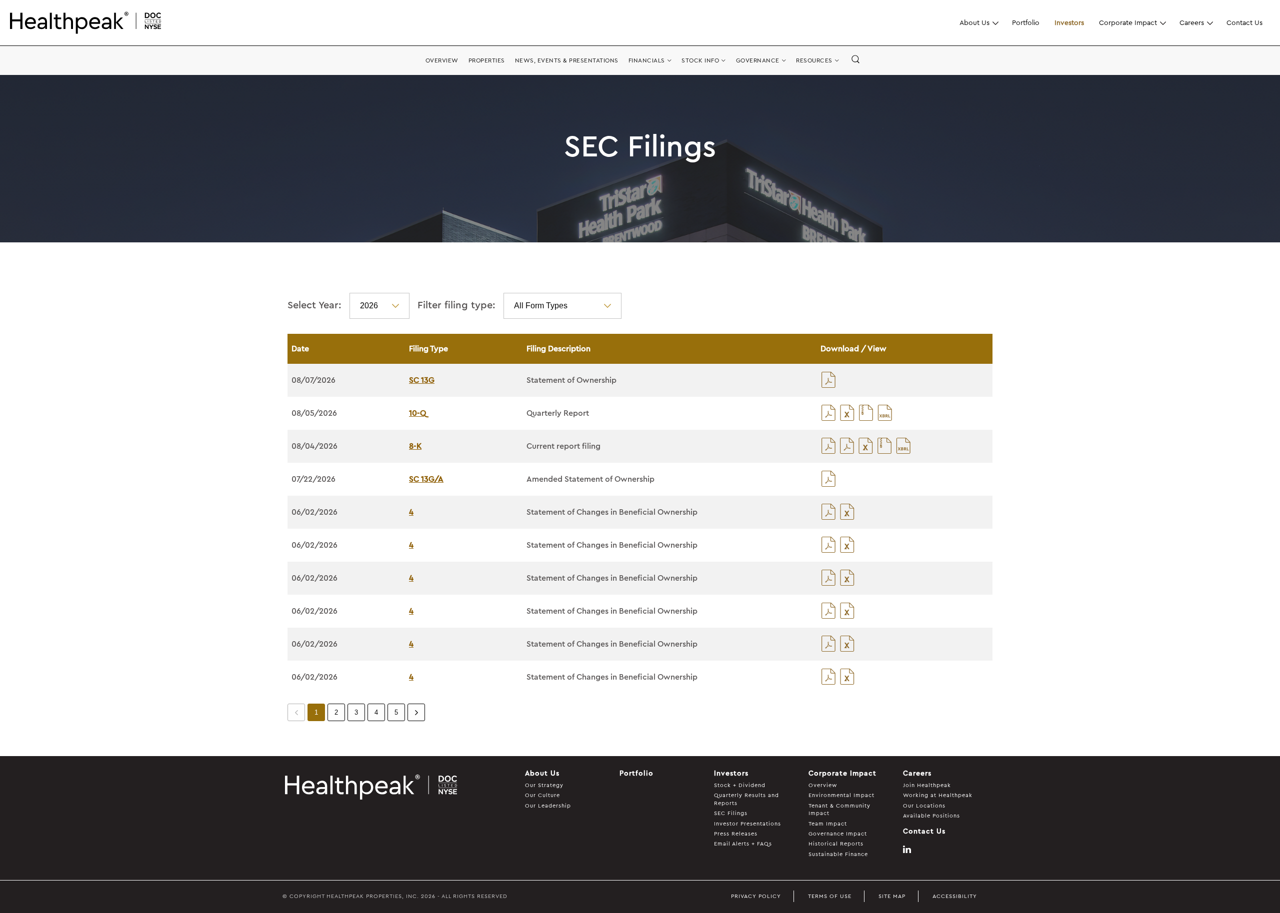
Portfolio (1026, 22)
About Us (975, 22)
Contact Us (1244, 22)
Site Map (892, 896)
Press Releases (736, 834)
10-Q (417, 413)
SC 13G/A (426, 479)
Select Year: (315, 305)
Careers (1192, 22)
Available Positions (931, 816)
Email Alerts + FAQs (743, 844)
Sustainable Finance (838, 854)
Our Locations (924, 806)
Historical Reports (836, 844)
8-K (415, 446)
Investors (1069, 22)
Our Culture (542, 795)
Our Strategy (544, 785)
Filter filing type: (457, 305)
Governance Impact (837, 834)
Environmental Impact (841, 795)
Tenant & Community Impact (839, 809)
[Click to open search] (855, 60)
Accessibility (954, 896)
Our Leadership (548, 806)
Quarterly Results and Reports (746, 799)
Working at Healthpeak (937, 795)
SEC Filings (731, 813)
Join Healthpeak (927, 785)
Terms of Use (830, 896)
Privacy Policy (756, 896)
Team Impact (827, 824)
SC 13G (421, 380)
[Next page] (416, 712)
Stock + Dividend (740, 785)
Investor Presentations (747, 824)
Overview (822, 785)
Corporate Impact (1128, 22)
